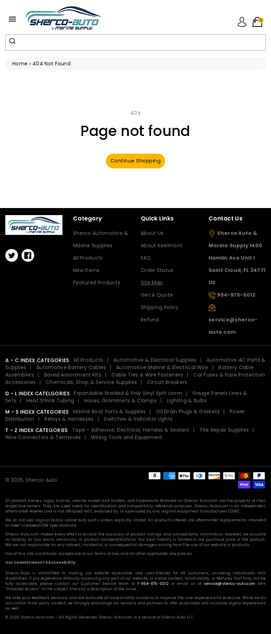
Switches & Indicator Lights (138, 418)
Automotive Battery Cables (71, 367)
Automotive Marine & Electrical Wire (162, 367)
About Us (152, 233)
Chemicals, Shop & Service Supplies (91, 382)
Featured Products (96, 282)
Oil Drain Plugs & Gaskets (188, 411)
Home (20, 63)
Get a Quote (157, 294)
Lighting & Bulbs (187, 400)
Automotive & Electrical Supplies (155, 359)
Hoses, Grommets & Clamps (120, 400)
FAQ (146, 257)
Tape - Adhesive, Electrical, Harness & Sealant (130, 429)
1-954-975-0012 (153, 583)
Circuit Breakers (167, 382)
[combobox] (135, 42)
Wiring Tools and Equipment (127, 437)
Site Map (152, 282)
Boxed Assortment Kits (72, 374)
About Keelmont (161, 245)
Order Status (157, 270)
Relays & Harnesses (69, 418)
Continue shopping (135, 160)
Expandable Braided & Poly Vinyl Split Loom (128, 393)
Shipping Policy (160, 307)
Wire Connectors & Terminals (43, 437)
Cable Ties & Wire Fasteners (147, 374)
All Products (88, 257)
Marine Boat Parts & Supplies (109, 411)
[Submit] (13, 41)
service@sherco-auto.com (229, 583)
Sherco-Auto (41, 480)
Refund (150, 319)
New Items (86, 270)
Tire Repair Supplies (224, 429)
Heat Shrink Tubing (50, 400)
